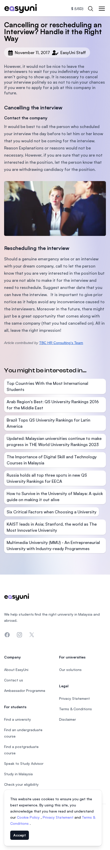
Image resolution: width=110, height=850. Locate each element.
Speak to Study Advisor (23, 763)
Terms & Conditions (75, 709)
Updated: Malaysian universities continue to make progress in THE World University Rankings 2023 (54, 441)
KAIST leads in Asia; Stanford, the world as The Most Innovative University (52, 527)
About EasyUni (16, 669)
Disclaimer (67, 719)
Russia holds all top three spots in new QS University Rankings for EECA (47, 478)
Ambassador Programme (24, 690)
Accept (19, 835)
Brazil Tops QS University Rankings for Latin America (48, 423)
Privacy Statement (58, 817)
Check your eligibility (21, 784)
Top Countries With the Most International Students (47, 386)
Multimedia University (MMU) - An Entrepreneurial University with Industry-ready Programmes (53, 545)
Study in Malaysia (18, 774)
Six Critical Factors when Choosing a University (51, 511)
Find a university (17, 719)
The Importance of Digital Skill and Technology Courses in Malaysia (52, 459)
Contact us (13, 680)
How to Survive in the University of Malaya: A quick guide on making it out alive (55, 496)
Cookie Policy (29, 817)
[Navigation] (102, 9)
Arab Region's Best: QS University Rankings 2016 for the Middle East (53, 404)
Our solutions (70, 669)
